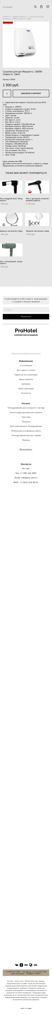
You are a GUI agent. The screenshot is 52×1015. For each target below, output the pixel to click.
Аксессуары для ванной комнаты (26, 412)
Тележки (26, 422)
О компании (26, 365)
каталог (6, 17)
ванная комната (19, 17)
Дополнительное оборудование (26, 426)
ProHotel (7, 7)
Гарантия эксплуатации (26, 375)
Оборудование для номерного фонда (26, 408)
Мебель (26, 440)
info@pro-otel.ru (29, 478)
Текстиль (26, 417)
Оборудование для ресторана (26, 435)
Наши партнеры (26, 388)
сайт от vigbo (26, 1008)
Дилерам (26, 384)
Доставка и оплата (26, 370)
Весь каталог (26, 449)
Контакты (26, 393)
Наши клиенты (26, 379)
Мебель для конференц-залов (26, 431)
